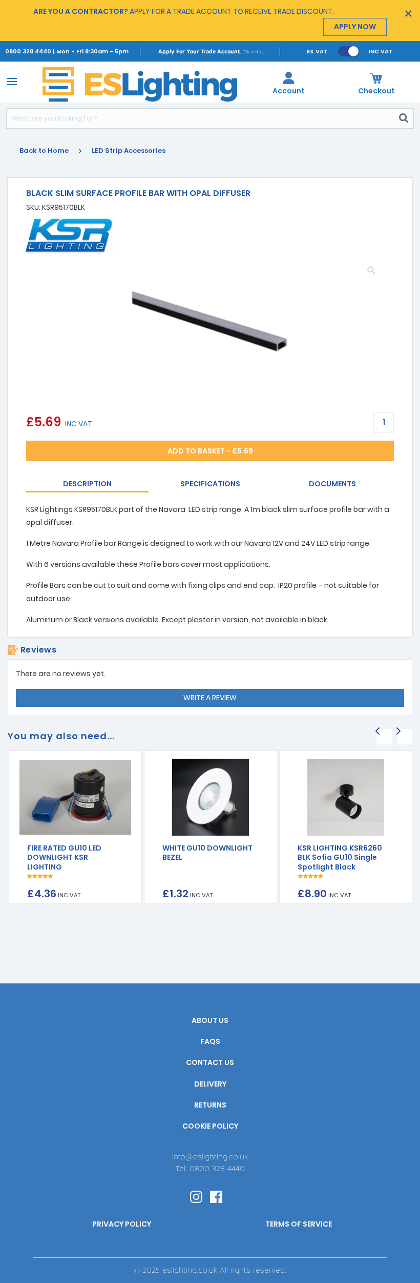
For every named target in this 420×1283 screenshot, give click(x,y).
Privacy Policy (121, 1224)
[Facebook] (216, 1196)
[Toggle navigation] (10, 81)
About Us (210, 1020)
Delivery (210, 1084)
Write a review (210, 698)
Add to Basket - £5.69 (210, 451)
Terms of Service (298, 1224)
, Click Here (211, 51)
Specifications (210, 483)
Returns (210, 1105)
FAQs (210, 1041)
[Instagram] (196, 1196)
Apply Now (355, 27)
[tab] (87, 484)
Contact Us (210, 1062)
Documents (332, 483)
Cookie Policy (210, 1126)
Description (87, 483)
